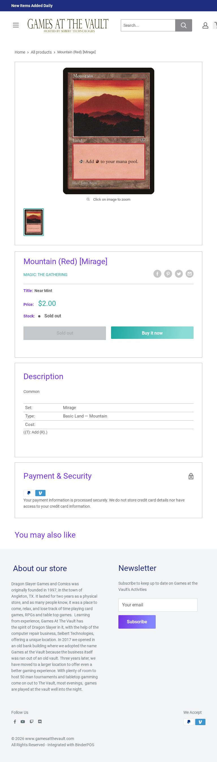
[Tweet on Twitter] (179, 274)
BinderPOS (84, 745)
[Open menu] (15, 25)
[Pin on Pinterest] (168, 274)
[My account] (205, 25)
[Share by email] (190, 274)
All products (41, 52)
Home (20, 52)
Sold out (65, 333)
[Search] (183, 25)
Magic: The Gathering (45, 274)
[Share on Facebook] (157, 274)
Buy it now (152, 333)
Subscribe (137, 621)
